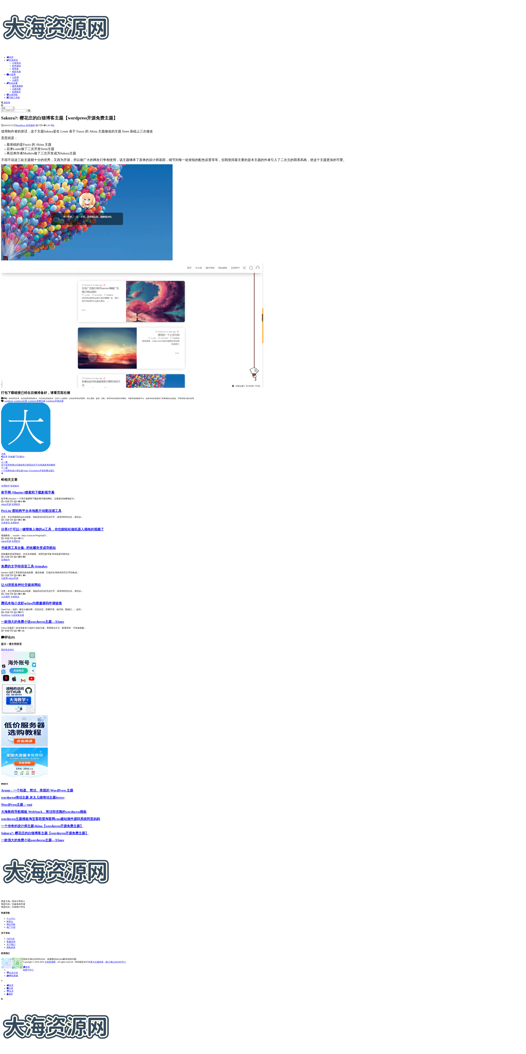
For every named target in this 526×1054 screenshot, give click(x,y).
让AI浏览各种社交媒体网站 (21, 585)
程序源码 (16, 66)
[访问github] (18, 714)
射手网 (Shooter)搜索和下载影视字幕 (28, 492)
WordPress (20, 125)
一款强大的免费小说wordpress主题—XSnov (32, 621)
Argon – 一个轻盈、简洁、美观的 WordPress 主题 (37, 790)
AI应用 (15, 77)
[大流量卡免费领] (24, 778)
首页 (11, 57)
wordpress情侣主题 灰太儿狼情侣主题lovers (32, 797)
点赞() (21, 456)
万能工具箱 (14, 97)
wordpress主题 (20, 401)
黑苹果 (15, 69)
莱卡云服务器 (96, 962)
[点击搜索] (29, 110)
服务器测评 (17, 86)
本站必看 (13, 83)
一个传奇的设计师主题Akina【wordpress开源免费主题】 (42, 826)
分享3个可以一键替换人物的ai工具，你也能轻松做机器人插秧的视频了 (52, 529)
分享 (5, 456)
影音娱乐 (14, 486)
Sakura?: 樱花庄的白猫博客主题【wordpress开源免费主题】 (44, 833)
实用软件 (5, 486)
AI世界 (12, 74)
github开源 (6, 504)
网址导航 (11, 924)
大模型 (15, 80)
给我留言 (16, 92)
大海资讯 (13, 60)
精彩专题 (16, 71)
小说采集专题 (17, 615)
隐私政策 (11, 947)
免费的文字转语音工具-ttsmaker (24, 566)
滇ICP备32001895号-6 (115, 962)
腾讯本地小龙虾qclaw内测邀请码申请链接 (31, 603)
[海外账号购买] (18, 682)
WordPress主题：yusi (16, 804)
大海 (3, 454)
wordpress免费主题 (36, 401)
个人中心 (11, 918)
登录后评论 (8, 650)
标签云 (10, 921)
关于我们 (11, 944)
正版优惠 (16, 89)
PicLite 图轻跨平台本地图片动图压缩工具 (31, 511)
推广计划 (11, 927)
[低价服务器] (24, 746)
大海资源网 (50, 962)
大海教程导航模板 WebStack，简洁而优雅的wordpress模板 (44, 812)
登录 (8, 102)
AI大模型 (5, 597)
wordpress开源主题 (55, 401)
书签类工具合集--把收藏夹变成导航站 (28, 548)
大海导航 (13, 95)
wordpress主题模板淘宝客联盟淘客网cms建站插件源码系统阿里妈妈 (50, 819)
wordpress (8, 401)
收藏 (12, 456)
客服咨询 (11, 941)
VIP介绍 (11, 939)
